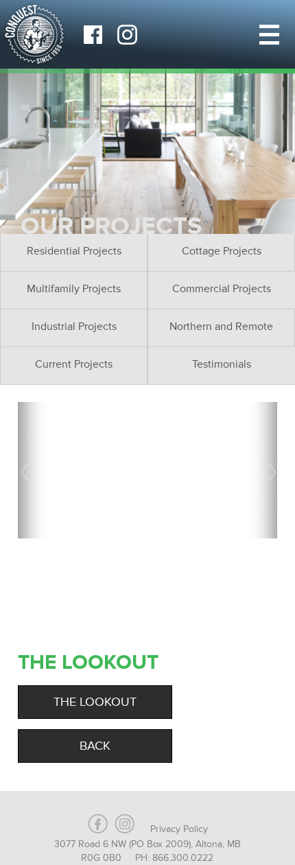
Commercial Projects (221, 289)
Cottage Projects (221, 251)
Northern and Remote (221, 326)
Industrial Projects (74, 326)
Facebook (92, 34)
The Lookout (95, 701)
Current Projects (74, 364)
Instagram (127, 34)
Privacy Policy (179, 829)
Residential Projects (74, 251)
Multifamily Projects (74, 289)
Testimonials (221, 364)
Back (95, 745)
